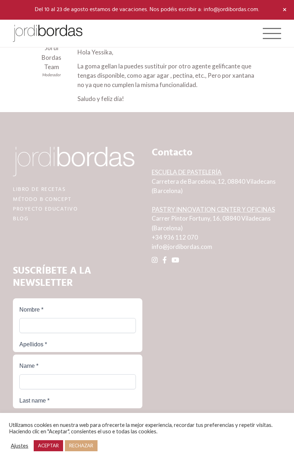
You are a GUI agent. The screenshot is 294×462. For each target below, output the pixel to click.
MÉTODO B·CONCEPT (42, 199)
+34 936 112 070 (175, 237)
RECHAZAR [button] (81, 445)
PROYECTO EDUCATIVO (45, 209)
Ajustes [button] (19, 446)
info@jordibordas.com (182, 246)
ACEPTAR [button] (48, 445)
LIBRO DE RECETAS (39, 189)
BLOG (20, 218)
